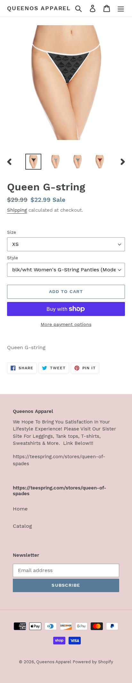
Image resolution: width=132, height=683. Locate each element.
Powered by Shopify (93, 661)
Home (20, 509)
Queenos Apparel (39, 8)
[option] (33, 161)
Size (11, 232)
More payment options (66, 324)
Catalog (22, 526)
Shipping (17, 210)
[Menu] (121, 8)
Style (12, 257)
